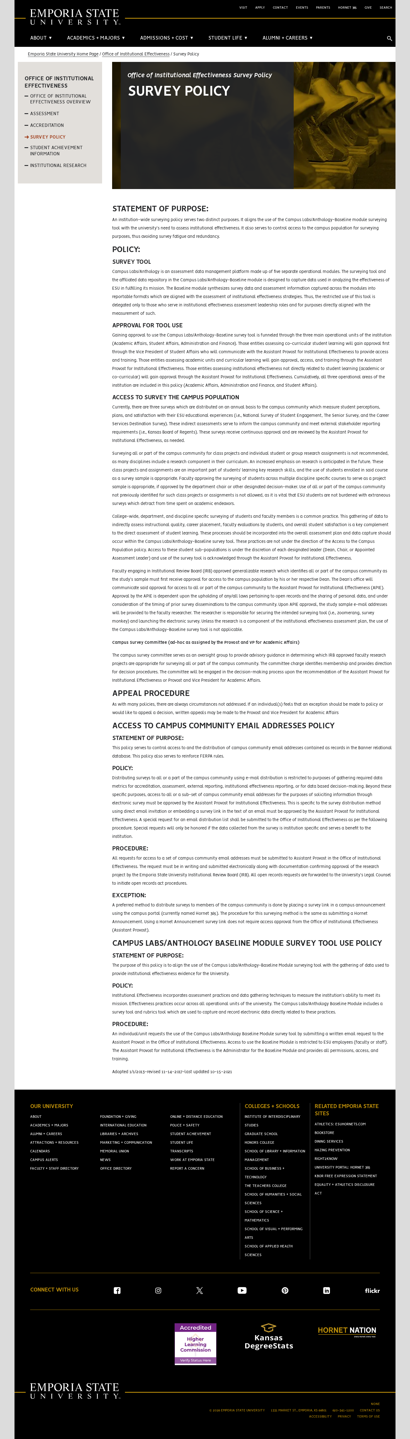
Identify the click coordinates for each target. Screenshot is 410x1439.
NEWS (105, 1160)
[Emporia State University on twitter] (199, 1292)
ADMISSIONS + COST (167, 38)
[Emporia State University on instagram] (158, 1292)
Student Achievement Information (56, 151)
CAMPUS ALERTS (44, 1160)
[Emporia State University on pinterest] (285, 1292)
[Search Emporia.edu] (389, 38)
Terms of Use (368, 1416)
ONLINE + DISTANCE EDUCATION (196, 1117)
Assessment (44, 114)
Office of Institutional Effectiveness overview (60, 99)
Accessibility (320, 1416)
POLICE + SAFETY (184, 1125)
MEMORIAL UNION (114, 1151)
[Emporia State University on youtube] (242, 1292)
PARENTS (323, 7)
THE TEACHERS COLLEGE (266, 1186)
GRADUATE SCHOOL (261, 1134)
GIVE (368, 7)
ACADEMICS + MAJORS (96, 38)
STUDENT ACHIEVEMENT (190, 1134)
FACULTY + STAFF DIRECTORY (54, 1168)
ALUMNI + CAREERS (287, 38)
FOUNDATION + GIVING (118, 1117)
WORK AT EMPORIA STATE (192, 1160)
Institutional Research (58, 165)
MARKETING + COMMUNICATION (126, 1143)
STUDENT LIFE (228, 38)
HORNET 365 (347, 7)
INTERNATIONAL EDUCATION (123, 1125)
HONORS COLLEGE (259, 1143)
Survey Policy (48, 137)
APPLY (260, 7)
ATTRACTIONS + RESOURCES (54, 1143)
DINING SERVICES (329, 1141)
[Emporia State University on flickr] (372, 1291)
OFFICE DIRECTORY (116, 1168)
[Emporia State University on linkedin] (326, 1292)
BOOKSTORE (324, 1133)
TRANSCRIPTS (181, 1151)
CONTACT (280, 7)
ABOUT (41, 38)
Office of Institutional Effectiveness (136, 54)
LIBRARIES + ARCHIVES (119, 1134)
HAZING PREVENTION (332, 1150)
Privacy (344, 1416)
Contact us (370, 1410)
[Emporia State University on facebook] (117, 1292)
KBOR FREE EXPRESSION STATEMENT (346, 1176)
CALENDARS (40, 1151)
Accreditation (47, 125)
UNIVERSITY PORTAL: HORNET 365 (342, 1167)
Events (302, 7)
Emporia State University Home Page (63, 54)
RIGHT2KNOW (326, 1159)
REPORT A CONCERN (187, 1168)
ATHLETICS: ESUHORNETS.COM (340, 1124)
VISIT (243, 7)
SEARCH (386, 7)
